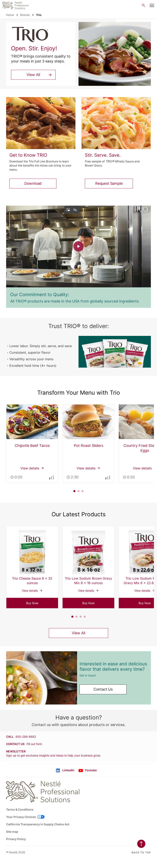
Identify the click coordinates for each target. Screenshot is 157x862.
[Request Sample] (116, 123)
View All (33, 74)
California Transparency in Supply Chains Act (37, 824)
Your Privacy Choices (21, 817)
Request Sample (108, 183)
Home (10, 15)
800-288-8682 (26, 736)
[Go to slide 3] (83, 491)
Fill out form (34, 744)
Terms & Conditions (20, 809)
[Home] (15, 5)
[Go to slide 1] (74, 491)
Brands (25, 15)
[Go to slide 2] (78, 491)
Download (33, 183)
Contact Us (103, 689)
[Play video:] (78, 246)
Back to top (141, 852)
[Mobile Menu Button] (152, 5)
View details (32, 443)
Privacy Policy (16, 839)
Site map (12, 831)
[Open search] (143, 5)
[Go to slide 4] (85, 617)
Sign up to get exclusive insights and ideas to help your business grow (53, 755)
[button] (32, 603)
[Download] (40, 123)
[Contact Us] (41, 678)
